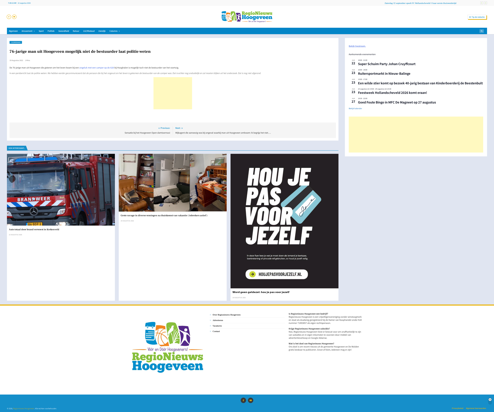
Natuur (76, 31)
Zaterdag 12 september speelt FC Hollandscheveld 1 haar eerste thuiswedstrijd (420, 3)
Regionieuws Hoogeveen (23, 408)
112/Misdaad (89, 31)
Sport (41, 31)
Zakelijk (102, 31)
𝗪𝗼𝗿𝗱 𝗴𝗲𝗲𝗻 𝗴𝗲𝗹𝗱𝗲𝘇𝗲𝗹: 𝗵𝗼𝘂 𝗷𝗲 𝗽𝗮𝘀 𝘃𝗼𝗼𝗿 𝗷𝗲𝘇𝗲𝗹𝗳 (260, 292)
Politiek (51, 31)
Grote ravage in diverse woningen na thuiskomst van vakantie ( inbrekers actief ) (164, 215)
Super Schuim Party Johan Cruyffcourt (387, 63)
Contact (216, 331)
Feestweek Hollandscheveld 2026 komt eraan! (392, 92)
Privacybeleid (457, 408)
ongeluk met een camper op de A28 (96, 67)
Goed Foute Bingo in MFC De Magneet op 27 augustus (397, 102)
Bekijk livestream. (357, 46)
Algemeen (13, 31)
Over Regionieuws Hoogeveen (227, 314)
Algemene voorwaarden (476, 408)
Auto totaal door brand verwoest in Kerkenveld (34, 229)
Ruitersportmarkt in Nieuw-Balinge (384, 73)
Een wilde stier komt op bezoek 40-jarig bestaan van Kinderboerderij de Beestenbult (420, 83)
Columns (113, 31)
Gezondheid (63, 31)
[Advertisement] (172, 93)
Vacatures (217, 325)
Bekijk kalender (355, 108)
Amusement (27, 31)
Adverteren (218, 320)
